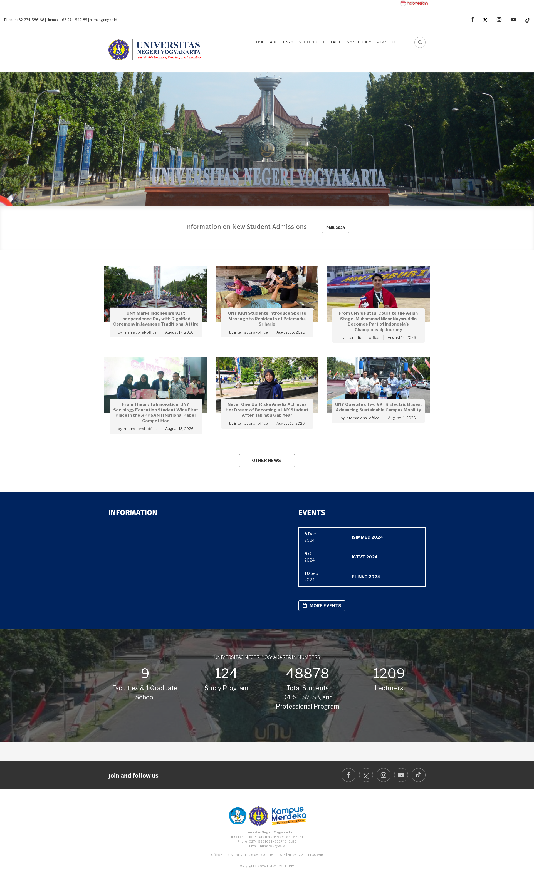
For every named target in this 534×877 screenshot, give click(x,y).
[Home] (157, 48)
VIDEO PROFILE (312, 42)
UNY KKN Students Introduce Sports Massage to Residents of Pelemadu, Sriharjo (267, 319)
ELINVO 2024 (366, 576)
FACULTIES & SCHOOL (351, 44)
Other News (266, 460)
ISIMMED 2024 (367, 537)
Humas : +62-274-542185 (67, 20)
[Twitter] (485, 20)
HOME (259, 42)
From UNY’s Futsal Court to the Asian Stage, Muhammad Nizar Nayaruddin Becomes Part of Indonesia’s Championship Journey (378, 321)
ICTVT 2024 (365, 557)
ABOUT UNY (282, 44)
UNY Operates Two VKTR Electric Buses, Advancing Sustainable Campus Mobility (378, 407)
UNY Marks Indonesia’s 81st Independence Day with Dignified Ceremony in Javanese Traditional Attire (156, 319)
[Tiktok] (527, 20)
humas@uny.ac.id (103, 20)
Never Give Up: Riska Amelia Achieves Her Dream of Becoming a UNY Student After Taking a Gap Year (267, 410)
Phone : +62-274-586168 (24, 20)
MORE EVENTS (325, 605)
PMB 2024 (335, 228)
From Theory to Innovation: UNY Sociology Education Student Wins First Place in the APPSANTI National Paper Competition (155, 413)
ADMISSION (386, 42)
